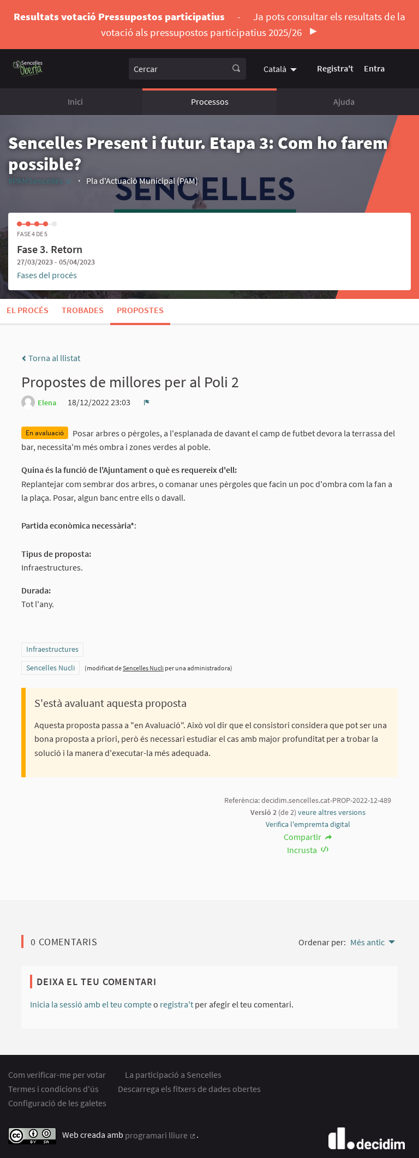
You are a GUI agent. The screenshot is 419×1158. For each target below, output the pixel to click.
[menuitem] (282, 68)
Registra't (335, 68)
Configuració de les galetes (57, 1102)
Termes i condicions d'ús (53, 1088)
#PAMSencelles (40, 180)
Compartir (303, 836)
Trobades (83, 309)
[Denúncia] (146, 402)
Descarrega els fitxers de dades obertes (189, 1088)
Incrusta (303, 849)
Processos (210, 101)
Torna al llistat (53, 357)
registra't (176, 1004)
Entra (374, 68)
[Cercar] (236, 69)
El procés (28, 309)
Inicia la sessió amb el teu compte (91, 1004)
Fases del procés (47, 274)
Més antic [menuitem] (367, 942)
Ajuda (344, 101)
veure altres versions (332, 812)
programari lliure (160, 1135)
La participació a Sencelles (173, 1074)
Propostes (140, 309)
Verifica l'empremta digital (308, 824)
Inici (75, 101)
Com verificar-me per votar (57, 1074)
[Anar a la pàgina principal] (28, 68)
